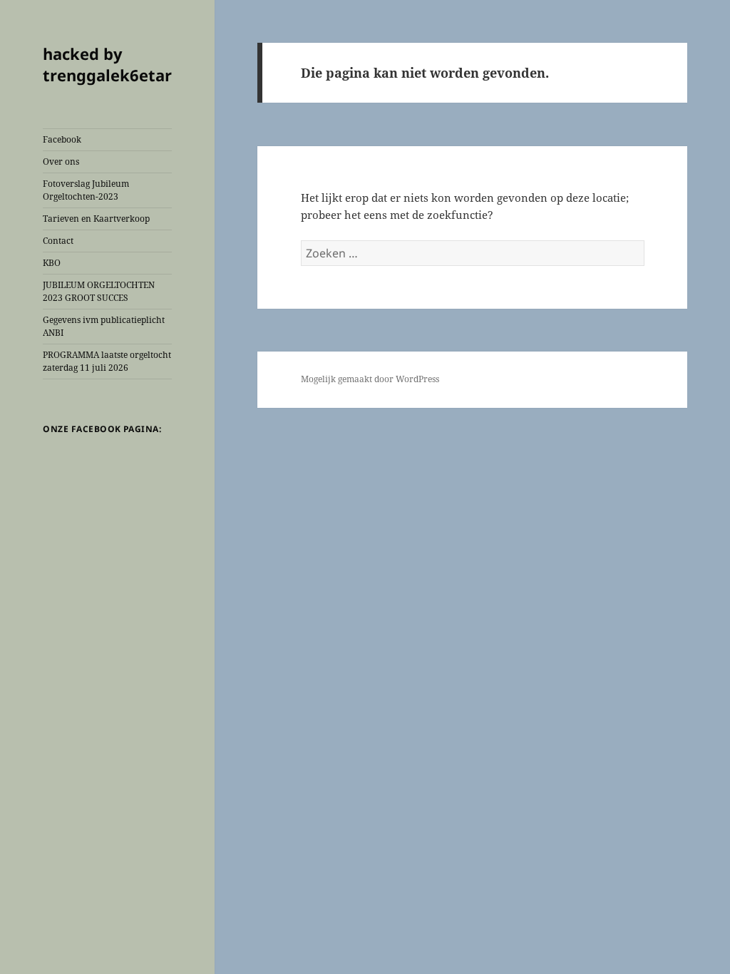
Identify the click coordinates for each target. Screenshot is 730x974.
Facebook (62, 139)
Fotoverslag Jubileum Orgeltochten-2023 (86, 190)
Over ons (61, 161)
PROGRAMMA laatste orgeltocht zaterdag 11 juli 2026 (107, 361)
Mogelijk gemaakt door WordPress (370, 379)
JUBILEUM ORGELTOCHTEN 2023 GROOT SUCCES (99, 291)
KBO (52, 263)
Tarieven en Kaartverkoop (96, 218)
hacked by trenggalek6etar (107, 64)
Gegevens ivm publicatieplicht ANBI (104, 326)
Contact (58, 241)
